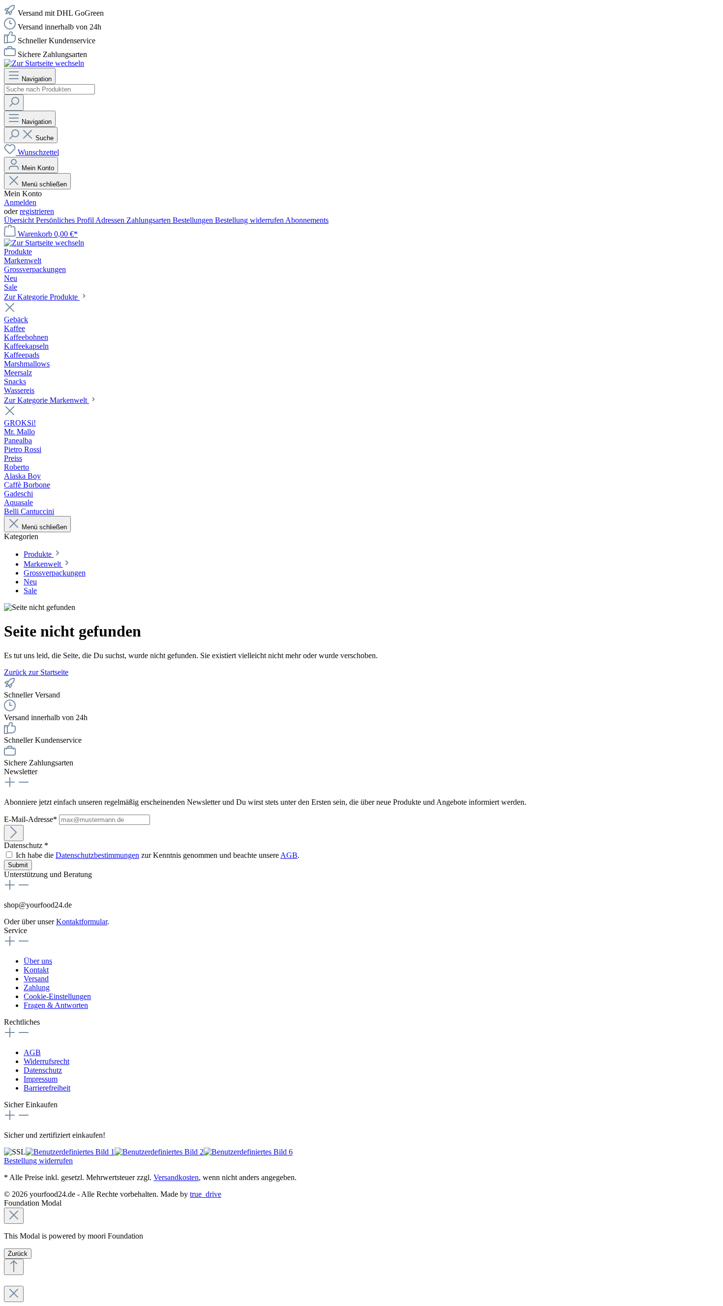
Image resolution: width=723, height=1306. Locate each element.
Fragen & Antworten (56, 1005)
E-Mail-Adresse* (31, 819)
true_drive (205, 1194)
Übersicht (20, 220)
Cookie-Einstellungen (57, 996)
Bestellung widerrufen (250, 220)
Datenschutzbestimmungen (97, 855)
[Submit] (14, 833)
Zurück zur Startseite (36, 672)
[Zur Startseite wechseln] (44, 63)
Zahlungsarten (149, 220)
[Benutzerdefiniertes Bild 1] (70, 1152)
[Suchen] (14, 102)
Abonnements (307, 220)
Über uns (38, 961)
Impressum (41, 1079)
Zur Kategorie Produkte (42, 297)
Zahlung (37, 987)
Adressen (110, 220)
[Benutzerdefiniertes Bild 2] (159, 1152)
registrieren (37, 211)
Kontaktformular (81, 921)
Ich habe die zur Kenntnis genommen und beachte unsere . (158, 855)
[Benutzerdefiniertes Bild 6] (248, 1152)
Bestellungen (194, 220)
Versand (36, 978)
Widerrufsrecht (46, 1061)
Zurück (18, 1253)
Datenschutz (43, 1070)
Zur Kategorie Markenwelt (46, 400)
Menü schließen (43, 184)
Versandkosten (176, 1177)
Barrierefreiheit (47, 1088)
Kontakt (36, 970)
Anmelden (20, 202)
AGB (289, 855)
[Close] (14, 1216)
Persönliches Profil (65, 220)
